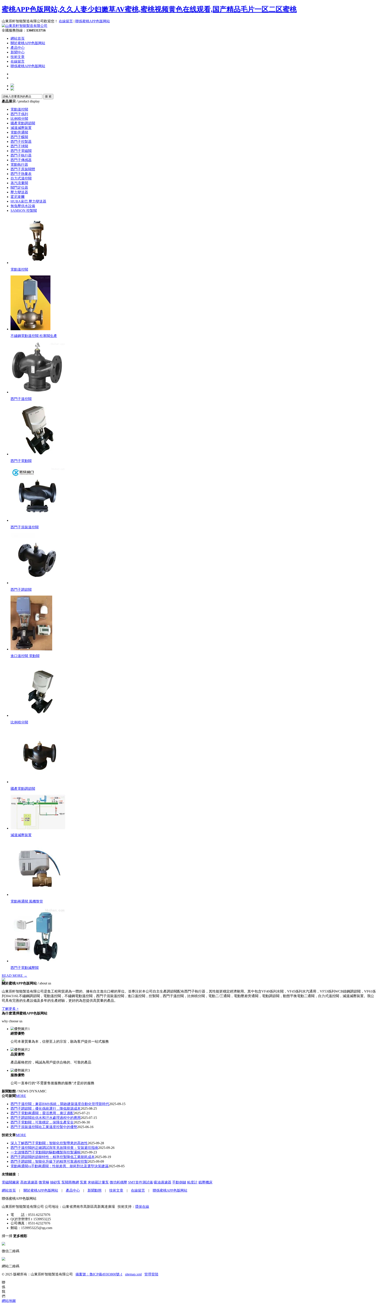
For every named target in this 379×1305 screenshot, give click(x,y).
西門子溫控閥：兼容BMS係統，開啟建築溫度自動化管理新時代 (60, 1104)
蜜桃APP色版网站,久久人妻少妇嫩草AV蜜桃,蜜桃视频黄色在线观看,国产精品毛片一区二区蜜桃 (149, 9)
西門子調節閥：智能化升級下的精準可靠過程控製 (49, 1161)
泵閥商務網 (70, 1182)
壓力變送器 (19, 192)
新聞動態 (95, 1190)
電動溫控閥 (19, 109)
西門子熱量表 (21, 174)
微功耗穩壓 (118, 1182)
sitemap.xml (133, 1274)
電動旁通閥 (19, 132)
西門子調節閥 (21, 589)
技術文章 (18, 57)
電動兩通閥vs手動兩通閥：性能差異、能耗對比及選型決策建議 (59, 1166)
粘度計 (192, 1182)
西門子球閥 (19, 146)
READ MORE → (14, 975)
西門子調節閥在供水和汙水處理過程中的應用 (46, 1118)
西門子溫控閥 (21, 399)
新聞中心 (18, 52)
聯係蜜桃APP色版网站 (92, 21)
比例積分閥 (19, 118)
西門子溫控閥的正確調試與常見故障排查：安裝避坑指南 (54, 1148)
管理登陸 (151, 1274)
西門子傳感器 (21, 160)
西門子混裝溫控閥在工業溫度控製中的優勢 (44, 1127)
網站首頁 (18, 38)
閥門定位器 (19, 187)
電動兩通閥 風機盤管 (27, 901)
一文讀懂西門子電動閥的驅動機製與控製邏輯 (46, 1152)
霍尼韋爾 (18, 197)
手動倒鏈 (179, 1182)
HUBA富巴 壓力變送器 (28, 201)
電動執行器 (19, 164)
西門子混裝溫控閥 (25, 527)
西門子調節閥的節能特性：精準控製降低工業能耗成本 (53, 1157)
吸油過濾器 (162, 1182)
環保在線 (142, 1206)
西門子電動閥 (21, 461)
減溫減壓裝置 (21, 128)
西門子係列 (19, 114)
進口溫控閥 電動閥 (25, 656)
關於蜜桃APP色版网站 (28, 43)
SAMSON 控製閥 (24, 210)
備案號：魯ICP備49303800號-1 (98, 1274)
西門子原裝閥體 (23, 169)
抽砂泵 (55, 1182)
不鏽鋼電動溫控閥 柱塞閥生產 (34, 336)
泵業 (83, 1182)
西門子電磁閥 (21, 151)
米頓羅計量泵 (98, 1182)
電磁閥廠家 (10, 1182)
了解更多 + (10, 1008)
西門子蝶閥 (19, 137)
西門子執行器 (21, 155)
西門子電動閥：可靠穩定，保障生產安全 (42, 1122)
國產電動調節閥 (23, 123)
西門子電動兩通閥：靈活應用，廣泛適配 (42, 1113)
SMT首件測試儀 (140, 1182)
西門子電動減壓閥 (25, 968)
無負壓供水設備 (23, 206)
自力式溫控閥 (21, 178)
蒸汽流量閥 (19, 183)
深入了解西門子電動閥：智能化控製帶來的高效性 (49, 1143)
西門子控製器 (21, 141)
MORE (21, 1096)
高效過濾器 (29, 1182)
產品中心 (18, 47)
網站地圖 (9, 1301)
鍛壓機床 (205, 1182)
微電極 (44, 1182)
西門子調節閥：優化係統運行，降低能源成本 (46, 1108)
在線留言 (66, 21)
